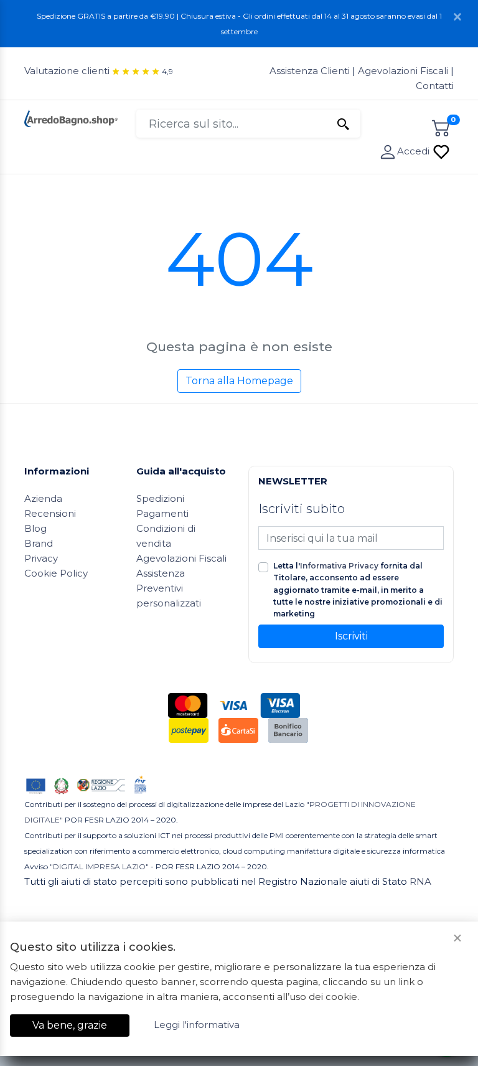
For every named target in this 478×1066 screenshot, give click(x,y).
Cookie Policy (56, 573)
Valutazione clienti (67, 71)
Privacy (41, 558)
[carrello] (441, 126)
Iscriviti (351, 636)
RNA (420, 881)
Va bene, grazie (69, 1025)
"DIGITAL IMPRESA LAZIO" (99, 866)
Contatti (435, 86)
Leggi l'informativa (197, 1025)
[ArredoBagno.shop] (71, 117)
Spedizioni (160, 498)
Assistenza (160, 573)
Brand (38, 543)
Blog (35, 528)
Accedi (414, 151)
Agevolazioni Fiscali (403, 71)
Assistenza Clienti (310, 71)
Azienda (43, 498)
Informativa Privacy (339, 565)
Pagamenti (162, 513)
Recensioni (50, 513)
